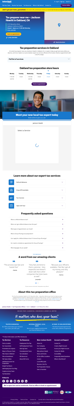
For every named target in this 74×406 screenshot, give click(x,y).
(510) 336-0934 (12, 37)
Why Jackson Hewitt (42, 351)
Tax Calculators (24, 354)
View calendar (11, 30)
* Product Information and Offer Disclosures (14, 337)
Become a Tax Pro (42, 364)
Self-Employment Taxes (26, 346)
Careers (39, 359)
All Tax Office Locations (43, 356)
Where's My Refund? (60, 359)
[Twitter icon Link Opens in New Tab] (11, 381)
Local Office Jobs (41, 361)
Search (68, 1)
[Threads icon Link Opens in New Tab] (22, 381)
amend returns (55, 299)
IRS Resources (23, 356)
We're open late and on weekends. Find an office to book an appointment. (29, 385)
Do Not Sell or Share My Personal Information (51, 399)
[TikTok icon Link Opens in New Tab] (18, 381)
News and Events (41, 354)
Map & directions (59, 42)
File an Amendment (7, 356)
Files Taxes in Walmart (8, 354)
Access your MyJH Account (61, 348)
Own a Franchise (41, 369)
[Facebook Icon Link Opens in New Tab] (3, 381)
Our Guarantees (7, 346)
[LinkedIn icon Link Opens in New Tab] (26, 382)
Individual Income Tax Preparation (8, 362)
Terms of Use (24, 399)
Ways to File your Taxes (8, 351)
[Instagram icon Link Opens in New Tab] (7, 381)
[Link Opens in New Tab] (52, 392)
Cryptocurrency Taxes (8, 371)
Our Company (41, 346)
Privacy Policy (14, 399)
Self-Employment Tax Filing (9, 368)
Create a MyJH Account (60, 346)
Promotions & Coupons (8, 348)
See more (37, 301)
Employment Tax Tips (25, 343)
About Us (39, 343)
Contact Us (48, 5)
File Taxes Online (7, 359)
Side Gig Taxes (23, 348)
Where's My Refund (38, 5)
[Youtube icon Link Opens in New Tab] (15, 381)
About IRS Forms (24, 359)
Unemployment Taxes (26, 351)
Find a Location (7, 343)
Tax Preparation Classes (43, 367)
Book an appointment (14, 34)
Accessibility (57, 354)
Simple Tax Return (7, 366)
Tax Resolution (7, 374)
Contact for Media (59, 351)
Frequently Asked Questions (62, 356)
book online (21, 299)
